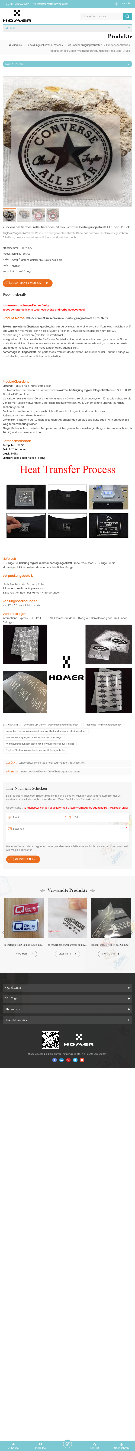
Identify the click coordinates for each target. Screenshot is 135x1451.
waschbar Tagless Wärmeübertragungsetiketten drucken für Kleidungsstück (46, 731)
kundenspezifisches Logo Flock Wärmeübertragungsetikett (51, 763)
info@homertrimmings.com (52, 4)
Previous (3, 932)
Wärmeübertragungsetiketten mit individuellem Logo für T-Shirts (40, 744)
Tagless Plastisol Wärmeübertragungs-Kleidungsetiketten (36, 750)
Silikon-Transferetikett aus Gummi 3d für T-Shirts (67, 944)
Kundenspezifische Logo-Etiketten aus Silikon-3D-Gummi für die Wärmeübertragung (111, 944)
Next (131, 932)
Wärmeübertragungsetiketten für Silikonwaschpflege (33, 737)
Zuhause (17, 45)
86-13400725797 (19, 4)
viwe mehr (21, 954)
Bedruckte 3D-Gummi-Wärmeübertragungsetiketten (51, 725)
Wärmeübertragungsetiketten (85, 45)
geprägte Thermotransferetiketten (103, 725)
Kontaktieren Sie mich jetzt (26, 283)
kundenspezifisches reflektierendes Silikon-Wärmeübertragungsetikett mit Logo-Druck (76, 808)
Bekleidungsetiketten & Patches (45, 45)
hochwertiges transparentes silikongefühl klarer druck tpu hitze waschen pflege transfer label (24, 944)
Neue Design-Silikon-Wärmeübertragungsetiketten (50, 772)
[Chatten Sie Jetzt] (67, 1444)
